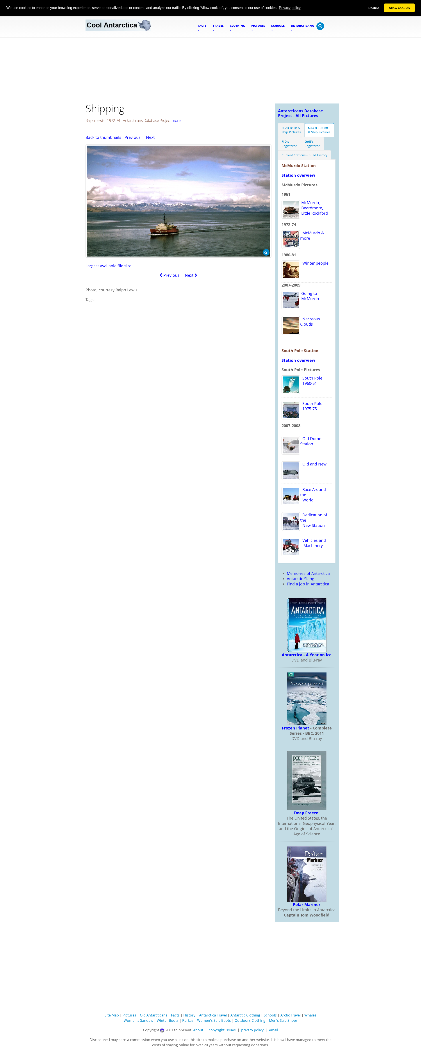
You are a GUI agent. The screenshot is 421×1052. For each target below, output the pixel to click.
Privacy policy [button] (290, 8)
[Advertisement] (210, 70)
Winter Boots (167, 1020)
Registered (289, 143)
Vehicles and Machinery (313, 543)
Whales (310, 1015)
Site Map (112, 1015)
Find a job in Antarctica (308, 584)
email (273, 1030)
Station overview (298, 175)
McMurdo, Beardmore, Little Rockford (314, 208)
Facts (175, 1015)
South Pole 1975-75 (311, 406)
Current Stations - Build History (304, 155)
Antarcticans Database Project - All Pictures (300, 113)
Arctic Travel (290, 1015)
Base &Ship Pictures (291, 130)
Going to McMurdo (309, 296)
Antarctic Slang (300, 578)
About (198, 1030)
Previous (133, 137)
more (176, 120)
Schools (270, 1015)
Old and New (313, 464)
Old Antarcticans (153, 1015)
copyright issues (222, 1030)
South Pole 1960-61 (311, 380)
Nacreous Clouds (310, 321)
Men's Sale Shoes (283, 1020)
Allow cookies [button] (399, 8)
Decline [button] (374, 8)
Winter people (314, 263)
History (189, 1015)
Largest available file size (108, 265)
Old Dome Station (310, 441)
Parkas (187, 1020)
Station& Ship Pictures (319, 130)
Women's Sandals (138, 1020)
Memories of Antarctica (308, 573)
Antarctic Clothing (245, 1015)
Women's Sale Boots (214, 1020)
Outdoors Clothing (250, 1020)
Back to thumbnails (103, 137)
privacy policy (252, 1030)
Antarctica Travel (213, 1015)
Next (150, 137)
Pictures (129, 1015)
